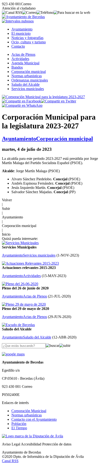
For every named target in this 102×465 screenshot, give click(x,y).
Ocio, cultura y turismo (28, 42)
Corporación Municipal (28, 411)
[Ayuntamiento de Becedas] (23, 17)
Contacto (18, 46)
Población (18, 424)
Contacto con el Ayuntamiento (34, 419)
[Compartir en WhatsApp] (22, 105)
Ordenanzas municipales (29, 80)
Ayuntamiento (21, 29)
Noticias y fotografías (27, 38)
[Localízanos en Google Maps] (13, 354)
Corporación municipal (28, 72)
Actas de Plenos (23, 54)
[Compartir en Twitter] (58, 101)
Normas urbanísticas (26, 415)
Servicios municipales (27, 89)
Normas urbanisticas (26, 76)
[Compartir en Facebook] (21, 101)
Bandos (17, 67)
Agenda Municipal (25, 63)
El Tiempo (19, 428)
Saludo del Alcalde (25, 84)
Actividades (20, 59)
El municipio (21, 33)
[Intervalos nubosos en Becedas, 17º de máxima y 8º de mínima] (18, 21)
